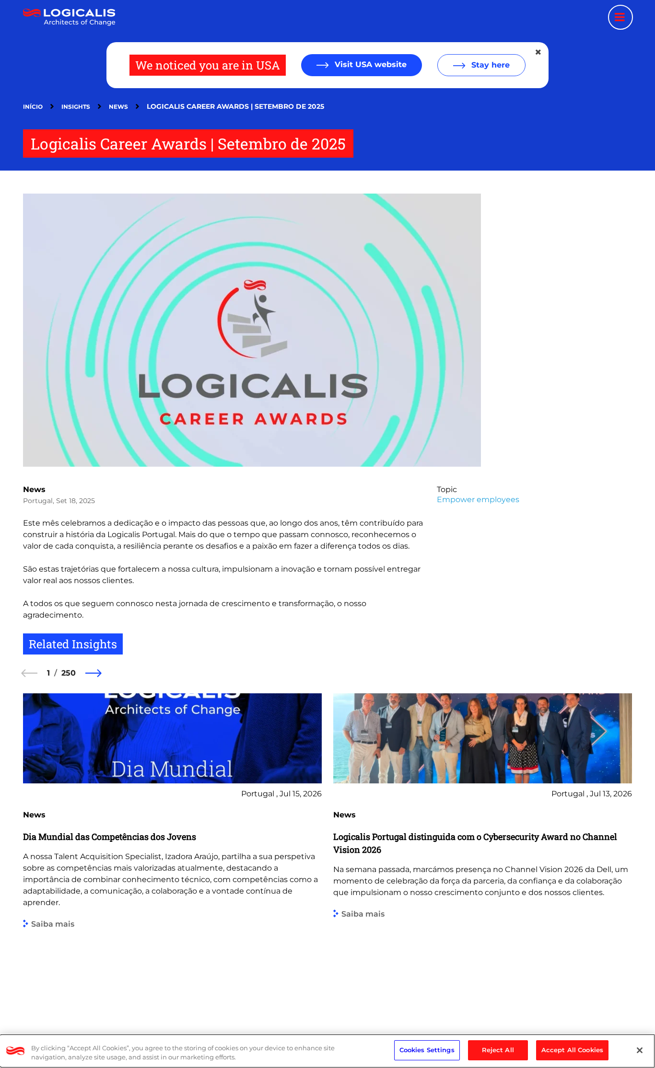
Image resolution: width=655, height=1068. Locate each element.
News (118, 106)
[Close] (639, 1050)
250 (68, 673)
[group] (172, 851)
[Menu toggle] (620, 17)
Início (33, 106)
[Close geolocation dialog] (539, 52)
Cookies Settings (427, 1050)
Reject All (498, 1050)
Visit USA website (369, 64)
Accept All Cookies (572, 1050)
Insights (75, 106)
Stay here (489, 64)
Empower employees (478, 499)
